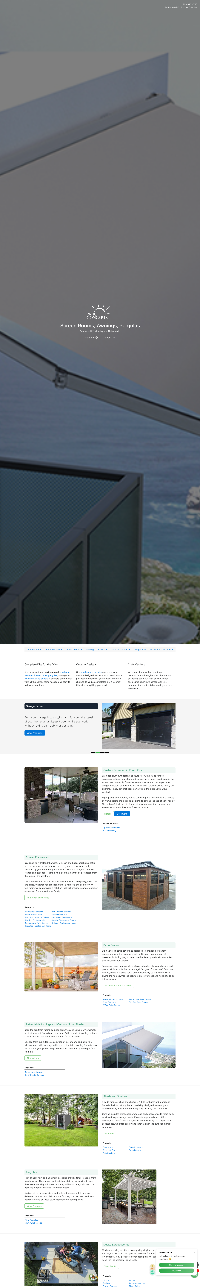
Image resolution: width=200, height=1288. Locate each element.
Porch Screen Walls (33, 922)
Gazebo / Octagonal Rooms (63, 927)
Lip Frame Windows (111, 835)
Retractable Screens (34, 919)
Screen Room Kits (59, 922)
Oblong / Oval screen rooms (63, 930)
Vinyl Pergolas (31, 1227)
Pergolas (139, 649)
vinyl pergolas (49, 675)
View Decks (110, 1273)
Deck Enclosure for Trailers (37, 924)
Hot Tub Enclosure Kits (35, 927)
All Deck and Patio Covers (117, 992)
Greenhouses (135, 1157)
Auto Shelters (109, 1160)
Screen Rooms (53, 649)
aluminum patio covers (36, 678)
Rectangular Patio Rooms (36, 930)
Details (107, 821)
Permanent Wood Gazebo (62, 924)
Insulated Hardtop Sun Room (38, 933)
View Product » (35, 754)
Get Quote (122, 821)
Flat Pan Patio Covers (138, 1009)
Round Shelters (135, 1154)
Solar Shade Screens (34, 1082)
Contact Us (109, 337)
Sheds (120, 649)
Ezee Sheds (108, 1154)
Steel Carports (109, 1009)
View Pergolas (34, 1213)
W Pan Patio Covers (111, 1012)
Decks (161, 649)
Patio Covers (74, 649)
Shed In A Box (109, 1157)
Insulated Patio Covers (113, 1006)
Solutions (90, 337)
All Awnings (33, 1065)
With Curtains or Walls (61, 919)
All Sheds (109, 1140)
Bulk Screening (109, 837)
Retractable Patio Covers (140, 1006)
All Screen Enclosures (38, 904)
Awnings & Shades (96, 649)
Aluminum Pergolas (33, 1230)
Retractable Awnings (34, 1079)
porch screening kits (91, 672)
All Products (33, 649)
